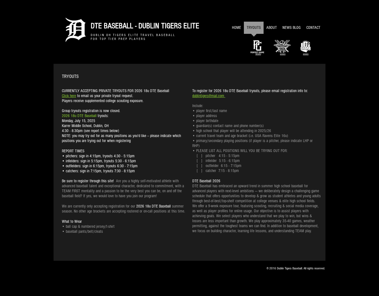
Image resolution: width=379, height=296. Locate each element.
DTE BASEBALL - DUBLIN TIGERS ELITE (145, 26)
